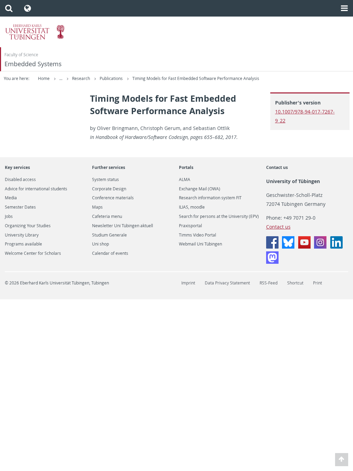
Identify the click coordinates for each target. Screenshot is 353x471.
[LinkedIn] (336, 246)
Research (81, 78)
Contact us (277, 167)
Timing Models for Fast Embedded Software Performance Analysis (195, 78)
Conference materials (113, 198)
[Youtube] (304, 246)
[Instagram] (320, 246)
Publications (112, 78)
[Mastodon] (272, 262)
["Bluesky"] (288, 246)
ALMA (184, 179)
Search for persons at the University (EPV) (219, 216)
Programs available (23, 244)
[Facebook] (272, 246)
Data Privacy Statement (227, 283)
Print (317, 283)
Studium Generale (109, 235)
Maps (97, 207)
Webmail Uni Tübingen (200, 244)
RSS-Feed (269, 283)
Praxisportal (190, 226)
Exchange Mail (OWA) (199, 189)
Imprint (188, 283)
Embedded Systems (33, 64)
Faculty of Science (21, 55)
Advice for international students (36, 189)
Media (11, 198)
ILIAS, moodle (192, 207)
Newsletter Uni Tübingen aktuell (122, 226)
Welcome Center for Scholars (33, 253)
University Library (22, 235)
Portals (186, 167)
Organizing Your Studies (28, 226)
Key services (17, 167)
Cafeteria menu (107, 216)
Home (44, 78)
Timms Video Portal (197, 235)
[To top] (342, 460)
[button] (9, 8)
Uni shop (100, 244)
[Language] (28, 8)
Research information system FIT (210, 198)
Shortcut (295, 283)
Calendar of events (110, 253)
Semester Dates (20, 207)
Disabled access (20, 179)
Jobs (9, 216)
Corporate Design (109, 189)
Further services (108, 167)
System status (105, 179)
